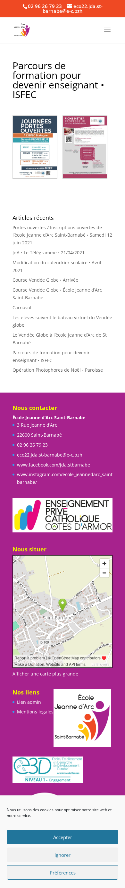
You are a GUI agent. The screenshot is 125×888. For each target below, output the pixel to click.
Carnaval (22, 307)
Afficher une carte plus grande (45, 674)
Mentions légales (35, 712)
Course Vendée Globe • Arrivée (45, 280)
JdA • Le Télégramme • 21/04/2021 (49, 252)
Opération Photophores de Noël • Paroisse (58, 370)
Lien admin (29, 702)
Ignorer (62, 855)
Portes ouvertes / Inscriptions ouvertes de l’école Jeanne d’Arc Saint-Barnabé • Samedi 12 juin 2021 (62, 235)
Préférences (63, 872)
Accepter (62, 837)
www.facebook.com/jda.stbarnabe (53, 465)
